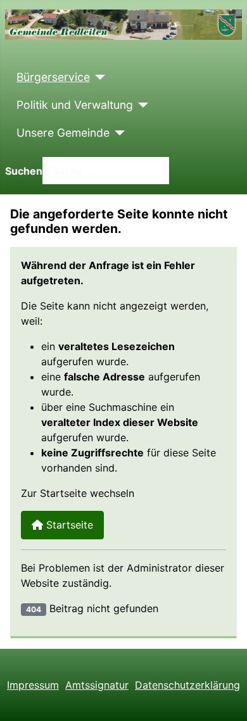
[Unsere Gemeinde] (117, 132)
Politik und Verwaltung (74, 104)
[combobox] (105, 170)
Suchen (23, 171)
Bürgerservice (53, 77)
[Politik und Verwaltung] (141, 105)
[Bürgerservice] (98, 77)
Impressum (33, 685)
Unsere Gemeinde (63, 132)
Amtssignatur (97, 685)
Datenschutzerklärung (187, 685)
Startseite (68, 524)
